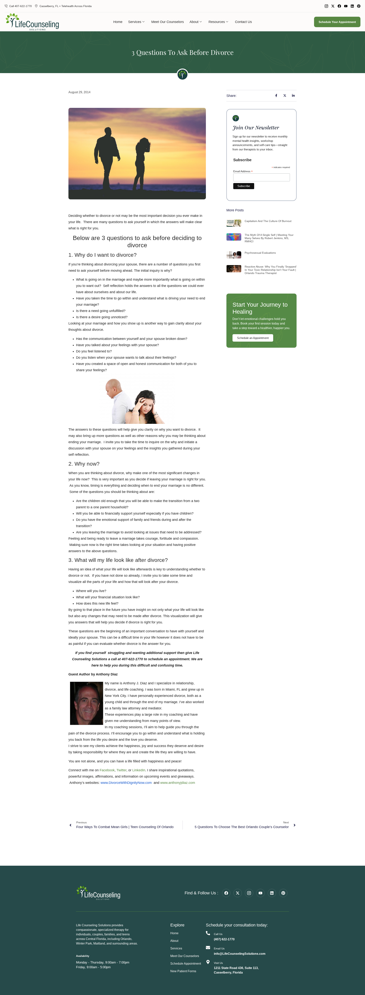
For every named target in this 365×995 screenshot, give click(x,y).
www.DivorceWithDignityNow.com (126, 783)
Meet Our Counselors (167, 22)
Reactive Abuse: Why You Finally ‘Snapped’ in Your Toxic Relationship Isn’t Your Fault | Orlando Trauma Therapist (271, 270)
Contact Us (243, 22)
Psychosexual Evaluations (260, 252)
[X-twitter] (333, 6)
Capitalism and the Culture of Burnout (268, 221)
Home (117, 22)
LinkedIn (138, 770)
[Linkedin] (352, 6)
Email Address (243, 171)
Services (134, 22)
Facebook (107, 770)
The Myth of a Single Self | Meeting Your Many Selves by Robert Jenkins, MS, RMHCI (269, 238)
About (194, 22)
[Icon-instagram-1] (326, 6)
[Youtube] (346, 6)
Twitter (121, 770)
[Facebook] (339, 6)
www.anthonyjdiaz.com (177, 783)
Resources (217, 22)
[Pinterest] (358, 6)
